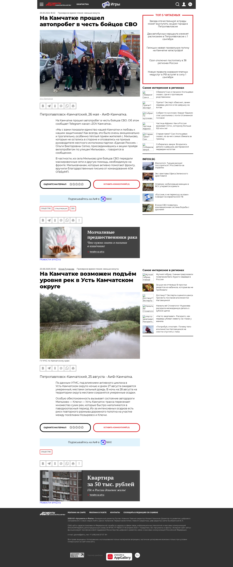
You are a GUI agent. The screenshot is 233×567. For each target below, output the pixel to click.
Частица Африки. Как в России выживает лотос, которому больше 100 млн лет (173, 126)
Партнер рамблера (95, 555)
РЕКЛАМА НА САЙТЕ (77, 512)
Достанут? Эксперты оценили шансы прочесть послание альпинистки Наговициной (174, 298)
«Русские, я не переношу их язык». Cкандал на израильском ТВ (172, 195)
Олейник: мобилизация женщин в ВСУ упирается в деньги (172, 185)
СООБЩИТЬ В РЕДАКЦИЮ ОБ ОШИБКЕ (140, 512)
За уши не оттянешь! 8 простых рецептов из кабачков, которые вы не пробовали (174, 287)
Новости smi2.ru (50, 259)
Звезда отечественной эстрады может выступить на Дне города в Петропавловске (168, 24)
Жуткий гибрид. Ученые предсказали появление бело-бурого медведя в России (174, 277)
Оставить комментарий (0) (117, 184)
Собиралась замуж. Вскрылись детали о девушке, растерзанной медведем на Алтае (172, 147)
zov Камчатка (46, 98)
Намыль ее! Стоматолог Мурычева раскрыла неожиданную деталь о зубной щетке (173, 308)
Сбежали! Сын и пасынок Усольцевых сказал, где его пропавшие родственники (174, 94)
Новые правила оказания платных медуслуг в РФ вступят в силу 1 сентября (168, 75)
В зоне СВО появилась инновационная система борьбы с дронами (172, 207)
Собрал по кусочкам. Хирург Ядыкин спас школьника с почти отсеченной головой (174, 115)
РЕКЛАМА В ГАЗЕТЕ (98, 512)
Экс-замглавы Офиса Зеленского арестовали (171, 175)
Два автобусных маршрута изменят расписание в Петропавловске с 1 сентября (168, 37)
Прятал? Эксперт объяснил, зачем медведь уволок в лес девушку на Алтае (173, 105)
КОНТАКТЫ (115, 512)
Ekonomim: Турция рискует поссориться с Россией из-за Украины (169, 165)
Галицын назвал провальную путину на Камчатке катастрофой (168, 49)
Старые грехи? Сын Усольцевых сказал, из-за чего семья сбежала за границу (174, 136)
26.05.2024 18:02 (47, 13)
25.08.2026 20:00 (48, 269)
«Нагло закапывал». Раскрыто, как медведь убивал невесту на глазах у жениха (174, 318)
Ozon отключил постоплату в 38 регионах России (167, 62)
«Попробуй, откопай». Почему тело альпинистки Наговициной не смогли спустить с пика (173, 329)
